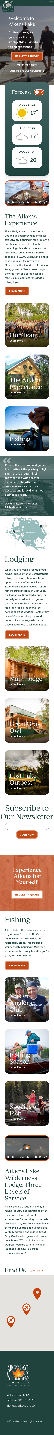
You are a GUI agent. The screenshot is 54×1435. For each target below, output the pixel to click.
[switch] (39, 92)
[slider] (15, 202)
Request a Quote (27, 56)
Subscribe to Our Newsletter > (27, 70)
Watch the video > (27, 64)
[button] (37, 1294)
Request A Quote (27, 894)
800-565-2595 (26, 1400)
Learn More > (37, 1270)
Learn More (17, 291)
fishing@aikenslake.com (22, 1405)
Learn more (17, 634)
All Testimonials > (16, 507)
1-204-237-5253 (19, 1395)
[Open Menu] (51, 3)
